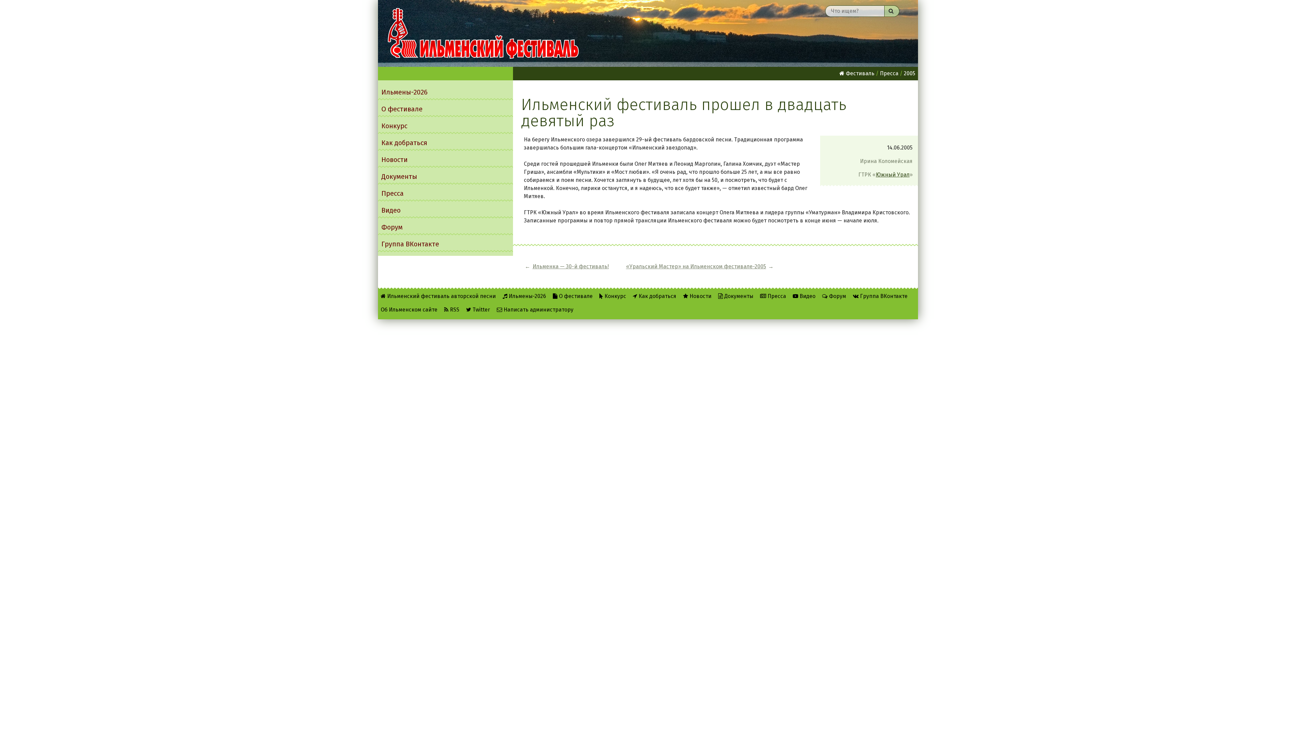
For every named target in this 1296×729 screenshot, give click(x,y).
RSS (454, 309)
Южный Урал (893, 174)
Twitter (480, 309)
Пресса (392, 193)
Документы (399, 176)
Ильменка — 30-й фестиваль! (571, 266)
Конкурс (394, 126)
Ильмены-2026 (404, 92)
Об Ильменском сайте (409, 309)
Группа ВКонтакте (410, 244)
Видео (391, 210)
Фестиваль (859, 73)
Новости (394, 160)
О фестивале (402, 109)
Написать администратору (537, 309)
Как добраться (404, 143)
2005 (909, 73)
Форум (392, 227)
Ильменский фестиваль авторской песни (483, 33)
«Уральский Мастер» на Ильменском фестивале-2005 (696, 266)
